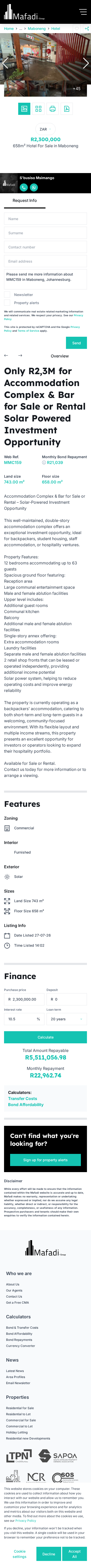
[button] (5, 63)
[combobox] (73, 1019)
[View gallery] (24, 109)
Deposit (52, 990)
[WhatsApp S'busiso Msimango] (34, 187)
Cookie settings (20, 1554)
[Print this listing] (53, 109)
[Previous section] (6, 356)
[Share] (87, 29)
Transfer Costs (22, 1098)
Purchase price (15, 990)
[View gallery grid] (38, 109)
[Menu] (83, 12)
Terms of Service (28, 330)
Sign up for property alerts (45, 1160)
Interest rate (13, 1009)
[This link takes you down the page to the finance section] (44, 462)
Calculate (46, 1037)
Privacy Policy (25, 1520)
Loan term (54, 1009)
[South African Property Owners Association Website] (57, 1456)
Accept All (75, 1554)
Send (76, 343)
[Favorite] (77, 29)
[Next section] (20, 356)
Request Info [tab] (25, 200)
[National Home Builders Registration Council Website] (13, 1478)
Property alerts (26, 303)
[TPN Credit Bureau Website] (19, 1456)
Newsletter (23, 294)
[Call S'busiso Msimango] (24, 187)
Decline (48, 1554)
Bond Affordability (26, 1104)
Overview (60, 355)
